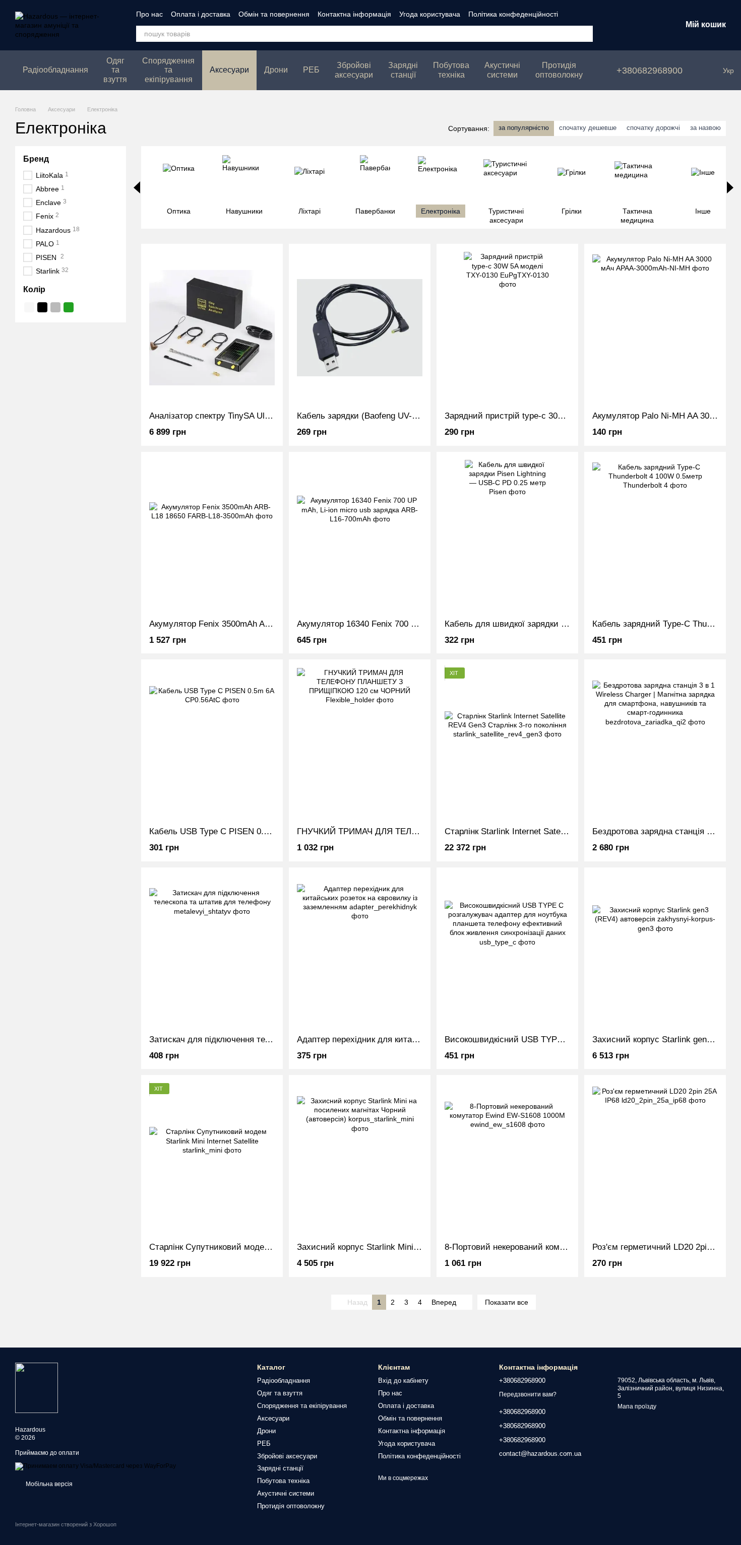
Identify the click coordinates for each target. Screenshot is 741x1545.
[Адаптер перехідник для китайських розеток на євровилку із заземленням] (359, 951)
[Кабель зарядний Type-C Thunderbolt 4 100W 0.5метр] (655, 535)
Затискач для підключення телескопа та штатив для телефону (273, 1039)
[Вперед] (730, 187)
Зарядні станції (403, 70)
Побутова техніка (451, 70)
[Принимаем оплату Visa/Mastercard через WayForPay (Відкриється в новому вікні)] (95, 1465)
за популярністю (524, 127)
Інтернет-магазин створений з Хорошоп (65, 1524)
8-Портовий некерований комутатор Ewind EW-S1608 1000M (563, 1247)
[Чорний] (42, 307)
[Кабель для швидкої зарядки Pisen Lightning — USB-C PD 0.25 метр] (507, 535)
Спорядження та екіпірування (168, 70)
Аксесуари (229, 69)
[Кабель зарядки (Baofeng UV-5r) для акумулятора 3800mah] (359, 327)
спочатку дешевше (587, 127)
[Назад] (137, 187)
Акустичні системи (502, 70)
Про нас (149, 14)
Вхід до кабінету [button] (403, 1380)
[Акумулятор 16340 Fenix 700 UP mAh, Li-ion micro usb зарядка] (359, 535)
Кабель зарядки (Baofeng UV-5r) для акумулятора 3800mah (413, 416)
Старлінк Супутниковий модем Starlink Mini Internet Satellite (266, 1247)
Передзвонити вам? (528, 1394)
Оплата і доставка (200, 14)
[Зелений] (69, 307)
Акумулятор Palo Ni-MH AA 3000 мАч (664, 416)
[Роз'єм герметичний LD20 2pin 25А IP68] (655, 1158)
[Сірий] (55, 307)
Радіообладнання (55, 69)
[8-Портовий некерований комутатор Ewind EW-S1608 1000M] (507, 1158)
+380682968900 (649, 70)
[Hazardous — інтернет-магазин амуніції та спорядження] (36, 1387)
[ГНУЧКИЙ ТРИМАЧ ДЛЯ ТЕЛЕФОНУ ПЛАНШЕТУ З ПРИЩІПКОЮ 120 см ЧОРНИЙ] (359, 743)
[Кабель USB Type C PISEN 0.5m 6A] (212, 743)
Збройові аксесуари (354, 70)
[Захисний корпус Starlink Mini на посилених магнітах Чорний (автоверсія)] (359, 1158)
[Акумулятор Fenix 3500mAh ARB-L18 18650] (212, 535)
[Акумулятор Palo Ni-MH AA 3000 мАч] (655, 327)
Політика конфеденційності (513, 14)
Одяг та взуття (115, 70)
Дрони (276, 69)
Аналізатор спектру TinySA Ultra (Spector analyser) (248, 416)
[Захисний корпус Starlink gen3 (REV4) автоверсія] (655, 951)
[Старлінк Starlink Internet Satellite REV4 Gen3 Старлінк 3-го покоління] (507, 743)
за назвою (705, 127)
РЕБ (311, 69)
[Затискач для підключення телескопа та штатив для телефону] (212, 951)
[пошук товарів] (585, 34)
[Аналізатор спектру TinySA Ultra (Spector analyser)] (212, 327)
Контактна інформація (354, 14)
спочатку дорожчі (653, 127)
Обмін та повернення (274, 14)
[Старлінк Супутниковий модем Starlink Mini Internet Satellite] (212, 1158)
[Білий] (29, 307)
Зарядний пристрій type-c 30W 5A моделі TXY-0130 (545, 416)
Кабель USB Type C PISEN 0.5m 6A (218, 831)
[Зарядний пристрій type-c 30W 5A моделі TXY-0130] (507, 327)
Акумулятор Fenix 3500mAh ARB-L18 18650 (233, 624)
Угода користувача (429, 14)
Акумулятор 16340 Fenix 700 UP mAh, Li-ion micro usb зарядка (419, 624)
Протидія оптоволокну (559, 70)
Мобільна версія (48, 1484)
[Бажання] (621, 25)
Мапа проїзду (637, 1406)
